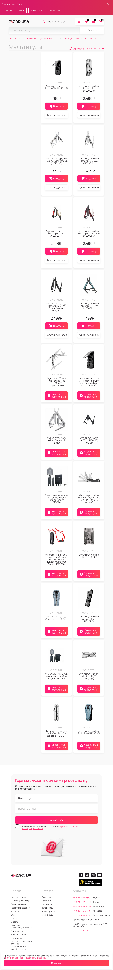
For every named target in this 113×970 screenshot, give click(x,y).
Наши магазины (18, 897)
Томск (21, 10)
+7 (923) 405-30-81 (82, 906)
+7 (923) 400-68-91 (55, 21)
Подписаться (56, 820)
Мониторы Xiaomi (50, 911)
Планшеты (47, 904)
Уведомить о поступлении (58, 395)
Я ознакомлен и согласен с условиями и (50, 827)
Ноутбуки (46, 900)
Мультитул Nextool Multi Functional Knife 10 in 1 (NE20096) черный (89, 499)
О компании (16, 938)
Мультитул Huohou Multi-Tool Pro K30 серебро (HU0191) (56, 733)
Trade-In (15, 911)
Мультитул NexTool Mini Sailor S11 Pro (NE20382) (89, 306)
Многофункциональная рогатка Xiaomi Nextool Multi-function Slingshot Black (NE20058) (56, 559)
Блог (13, 914)
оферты (63, 826)
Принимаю (56, 963)
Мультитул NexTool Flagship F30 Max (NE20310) (89, 161)
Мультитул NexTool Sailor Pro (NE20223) (56, 618)
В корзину (58, 106)
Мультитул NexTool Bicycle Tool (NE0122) (56, 87)
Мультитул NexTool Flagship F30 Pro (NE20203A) (56, 233)
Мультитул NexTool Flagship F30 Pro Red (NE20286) (89, 233)
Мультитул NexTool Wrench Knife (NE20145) (89, 619)
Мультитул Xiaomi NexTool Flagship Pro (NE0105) (56, 440)
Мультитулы (56, 82)
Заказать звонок (19, 934)
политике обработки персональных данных (26, 957)
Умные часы (47, 914)
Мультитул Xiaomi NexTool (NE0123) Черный (88, 440)
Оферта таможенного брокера (21, 942)
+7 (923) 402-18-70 (82, 902)
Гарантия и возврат (20, 907)
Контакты (15, 918)
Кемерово (55, 10)
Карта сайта (17, 931)
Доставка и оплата (20, 900)
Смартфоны (47, 897)
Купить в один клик (56, 115)
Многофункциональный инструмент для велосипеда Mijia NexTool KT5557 (89, 382)
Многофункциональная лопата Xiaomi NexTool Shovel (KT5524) (56, 499)
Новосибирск (37, 10)
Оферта (14, 921)
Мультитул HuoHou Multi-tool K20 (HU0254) (89, 676)
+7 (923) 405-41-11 (81, 915)
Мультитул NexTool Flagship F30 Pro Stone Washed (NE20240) (56, 307)
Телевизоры (47, 907)
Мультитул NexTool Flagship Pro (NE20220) (89, 88)
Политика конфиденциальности (21, 926)
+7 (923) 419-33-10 (81, 910)
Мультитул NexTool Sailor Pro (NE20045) (89, 732)
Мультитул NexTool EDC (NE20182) (89, 556)
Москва (8, 10)
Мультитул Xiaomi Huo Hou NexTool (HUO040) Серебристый (56, 382)
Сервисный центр (19, 904)
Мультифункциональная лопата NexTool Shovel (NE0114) (56, 676)
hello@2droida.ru (80, 930)
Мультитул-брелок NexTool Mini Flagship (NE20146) (57, 161)
